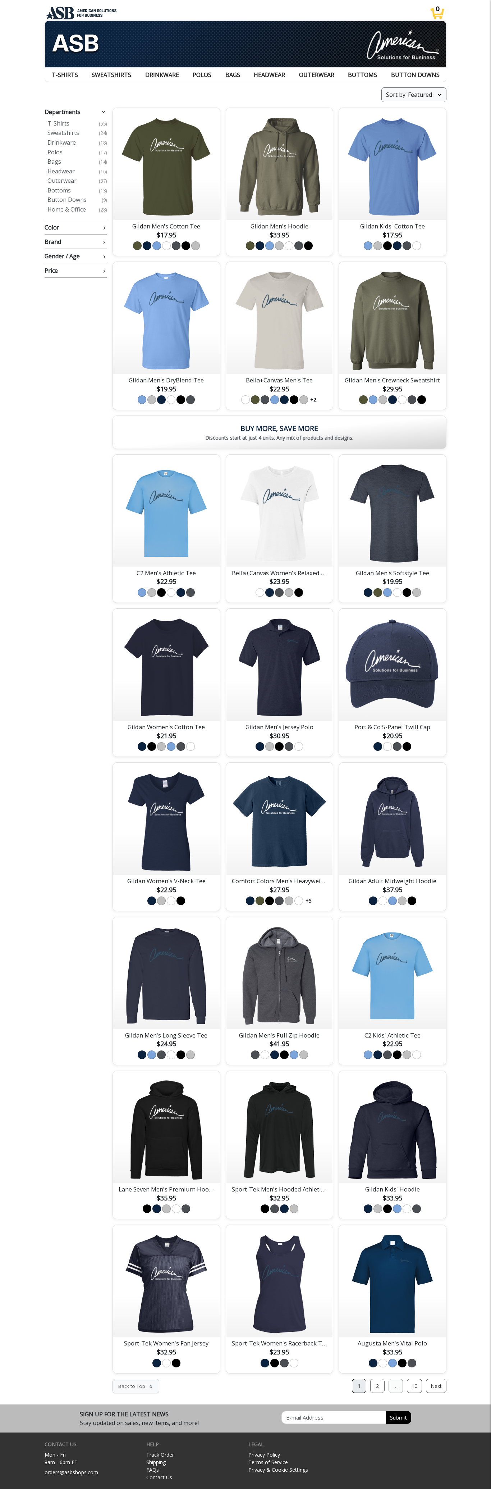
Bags (232, 75)
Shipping (156, 1462)
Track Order (160, 1454)
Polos (202, 75)
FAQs (152, 1469)
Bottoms (362, 75)
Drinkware (162, 75)
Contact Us (159, 1477)
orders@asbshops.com (71, 1472)
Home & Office (77, 209)
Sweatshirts (111, 75)
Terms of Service (268, 1462)
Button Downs (415, 75)
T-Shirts (65, 75)
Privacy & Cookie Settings (278, 1469)
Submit (398, 1417)
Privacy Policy (264, 1454)
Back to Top (135, 1386)
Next (436, 1386)
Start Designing (166, 206)
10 (414, 1386)
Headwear (269, 75)
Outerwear (316, 75)
